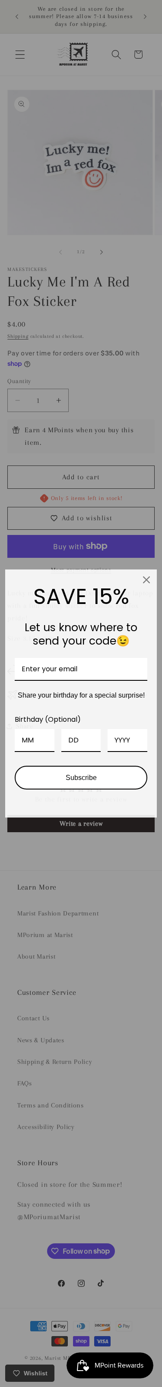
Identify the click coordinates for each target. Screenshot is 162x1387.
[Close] (146, 579)
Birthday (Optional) (48, 719)
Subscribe (81, 777)
